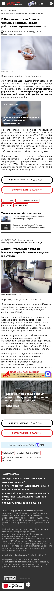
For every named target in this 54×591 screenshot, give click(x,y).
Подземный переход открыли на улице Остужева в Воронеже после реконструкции (26, 397)
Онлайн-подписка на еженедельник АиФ (25, 486)
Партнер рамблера (24, 578)
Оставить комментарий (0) (27, 190)
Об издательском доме (15, 478)
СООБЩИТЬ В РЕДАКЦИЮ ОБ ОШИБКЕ (21, 503)
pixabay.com (7, 71)
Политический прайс (37, 493)
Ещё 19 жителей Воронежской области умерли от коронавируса (28, 218)
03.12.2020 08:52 (8, 10)
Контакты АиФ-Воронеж (16, 489)
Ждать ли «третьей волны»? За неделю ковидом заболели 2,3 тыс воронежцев (29, 226)
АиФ (21, 295)
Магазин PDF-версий (13, 482)
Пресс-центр (38, 478)
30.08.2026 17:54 (8, 240)
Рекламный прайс (12, 493)
